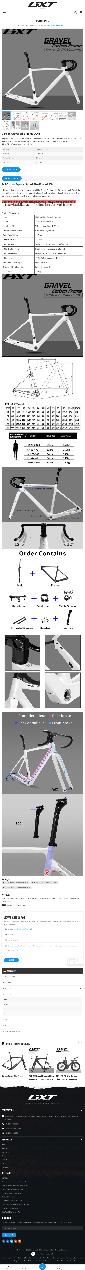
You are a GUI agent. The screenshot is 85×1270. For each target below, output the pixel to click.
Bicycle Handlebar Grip (69, 1261)
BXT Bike (5, 1178)
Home (22, 25)
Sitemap (4, 1160)
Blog (3, 1156)
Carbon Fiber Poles (40, 1261)
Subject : (19, 929)
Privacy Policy (7, 1167)
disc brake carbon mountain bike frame (16, 1182)
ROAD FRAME (31, 25)
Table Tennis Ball (54, 1261)
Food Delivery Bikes (21, 1258)
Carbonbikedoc (27, 1261)
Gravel (41, 25)
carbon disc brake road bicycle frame (15, 1204)
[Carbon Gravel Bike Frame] (14, 1060)
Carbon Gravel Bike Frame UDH (22, 929)
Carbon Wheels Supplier (37, 1258)
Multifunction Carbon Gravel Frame (18, 888)
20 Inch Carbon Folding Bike (12, 1031)
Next (81, 1043)
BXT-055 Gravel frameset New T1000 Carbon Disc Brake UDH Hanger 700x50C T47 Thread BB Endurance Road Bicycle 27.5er (41, 899)
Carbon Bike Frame (8, 1197)
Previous (78, 1043)
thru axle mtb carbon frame (12, 1193)
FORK (5, 1020)
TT (5, 1013)
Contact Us (10, 169)
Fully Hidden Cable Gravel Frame (17, 883)
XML (3, 1163)
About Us (5, 1148)
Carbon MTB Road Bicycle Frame (45, 883)
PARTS (5, 1026)
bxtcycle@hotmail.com (13, 1128)
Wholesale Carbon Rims (75, 1258)
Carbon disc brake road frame (12, 1201)
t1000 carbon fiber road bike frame (15, 1185)
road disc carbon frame (10, 1208)
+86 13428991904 (11, 1124)
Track (5, 1009)
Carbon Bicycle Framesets (56, 1258)
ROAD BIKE (7, 982)
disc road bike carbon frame (12, 1212)
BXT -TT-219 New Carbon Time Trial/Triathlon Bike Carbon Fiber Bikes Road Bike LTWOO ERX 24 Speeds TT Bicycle (68, 1078)
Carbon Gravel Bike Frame (16, 905)
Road (5, 999)
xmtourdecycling (14, 1261)
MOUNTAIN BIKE (9, 976)
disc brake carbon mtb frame (12, 1189)
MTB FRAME (7, 988)
